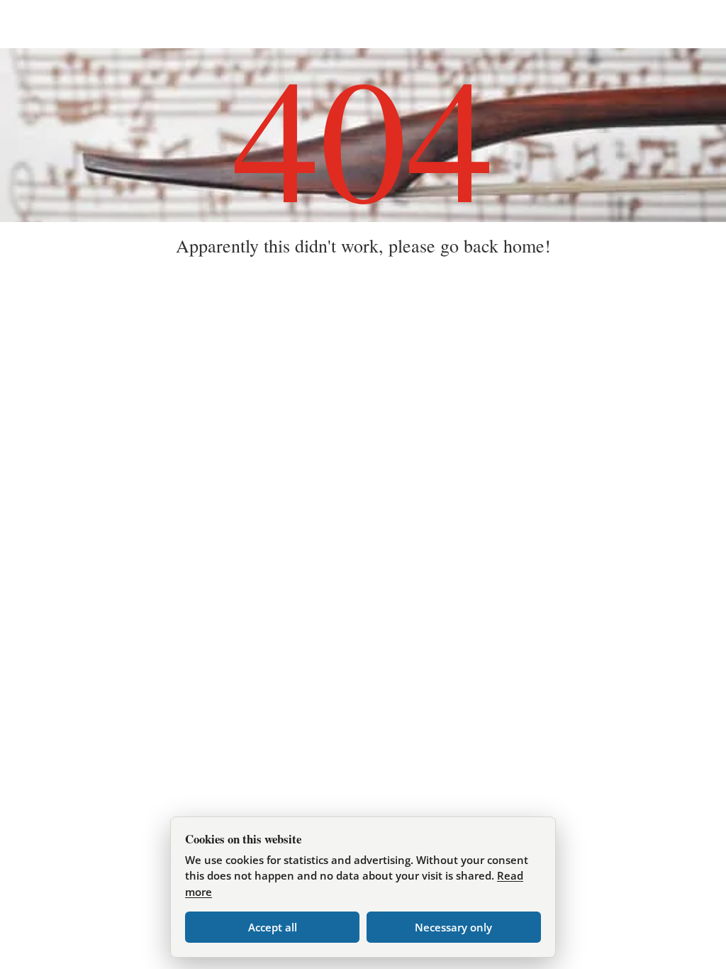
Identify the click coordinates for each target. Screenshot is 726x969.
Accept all (272, 927)
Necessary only (453, 927)
